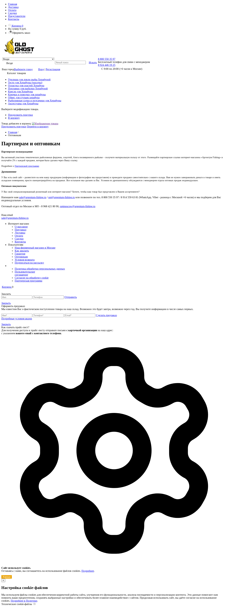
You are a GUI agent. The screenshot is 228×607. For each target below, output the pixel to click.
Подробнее (87, 570)
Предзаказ (20, 229)
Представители (16, 16)
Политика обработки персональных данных (40, 268)
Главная (12, 4)
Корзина (17, 25)
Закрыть (6, 303)
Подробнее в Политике (24, 600)
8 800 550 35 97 (106, 59)
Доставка (13, 7)
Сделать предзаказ (106, 315)
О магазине (21, 226)
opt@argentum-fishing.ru (61, 197)
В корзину (14, 117)
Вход (41, 69)
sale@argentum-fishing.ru (32, 197)
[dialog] (114, 457)
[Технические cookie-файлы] (34, 604)
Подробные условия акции (16, 318)
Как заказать (22, 250)
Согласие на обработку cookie (32, 277)
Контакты (13, 19)
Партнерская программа (28, 280)
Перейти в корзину (38, 126)
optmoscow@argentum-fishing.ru (77, 206)
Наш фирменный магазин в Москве (35, 247)
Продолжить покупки (20, 114)
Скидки (12, 13)
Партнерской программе (27, 166)
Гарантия (20, 253)
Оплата (12, 10)
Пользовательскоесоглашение (25, 273)
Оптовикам (21, 256)
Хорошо (7, 577)
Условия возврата (25, 259)
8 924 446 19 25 (106, 65)
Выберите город (23, 69)
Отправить (70, 297)
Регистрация (53, 69)
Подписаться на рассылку (29, 262)
